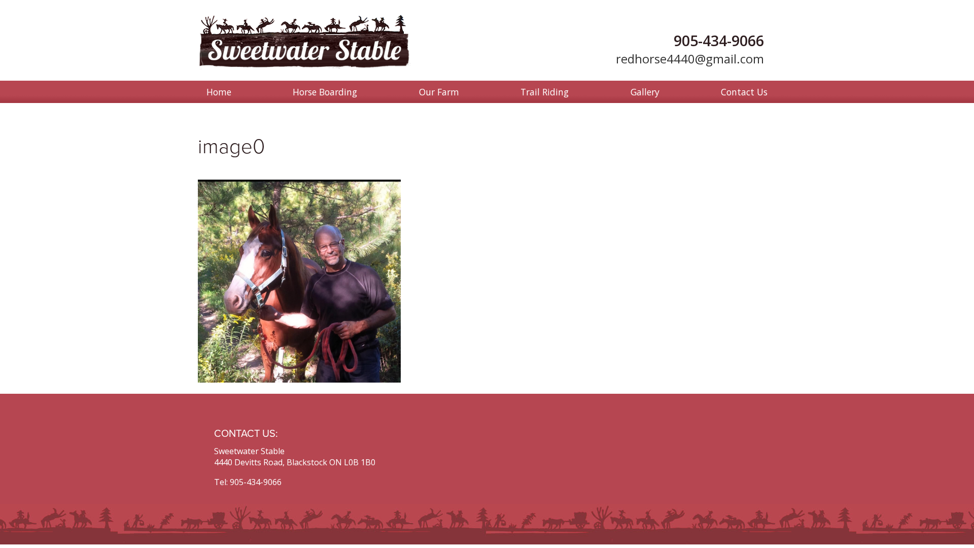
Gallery (645, 92)
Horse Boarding (325, 92)
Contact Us (744, 92)
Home (218, 92)
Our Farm (439, 92)
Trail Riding (544, 92)
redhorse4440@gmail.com (690, 58)
